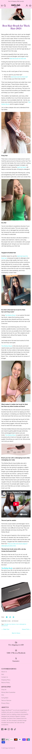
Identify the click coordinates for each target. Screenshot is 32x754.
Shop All (3, 689)
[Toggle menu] (2, 5)
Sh (8, 543)
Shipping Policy (5, 680)
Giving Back (4, 697)
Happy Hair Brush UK (10, 748)
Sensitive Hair (4, 625)
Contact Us (4, 677)
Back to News (16, 633)
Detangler (6, 624)
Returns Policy (5, 682)
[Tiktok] (15, 729)
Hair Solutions (12, 624)
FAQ (2, 674)
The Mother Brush (6, 346)
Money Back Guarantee (8, 692)
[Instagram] (9, 729)
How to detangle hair (21, 624)
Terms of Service (6, 700)
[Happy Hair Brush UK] (16, 6)
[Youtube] (5, 729)
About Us (4, 671)
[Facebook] (2, 729)
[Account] (26, 5)
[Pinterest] (12, 729)
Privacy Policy (5, 703)
